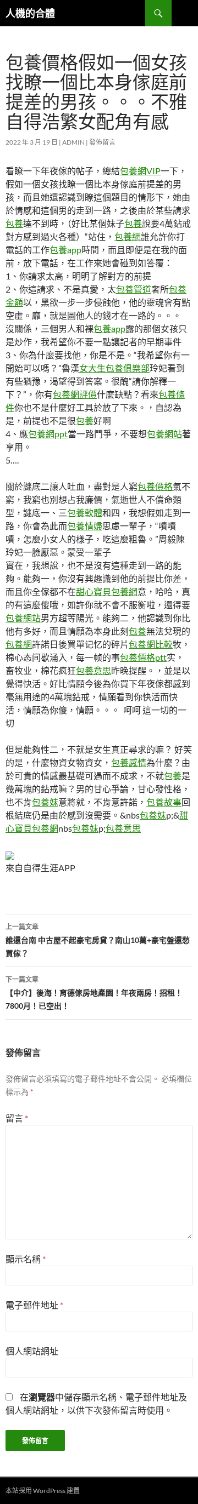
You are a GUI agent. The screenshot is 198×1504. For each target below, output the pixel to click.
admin (73, 142)
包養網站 (164, 433)
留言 (17, 1118)
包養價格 (155, 486)
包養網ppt (48, 433)
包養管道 (133, 289)
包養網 (127, 236)
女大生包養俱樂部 (114, 368)
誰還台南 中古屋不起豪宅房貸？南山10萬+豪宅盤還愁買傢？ (98, 940)
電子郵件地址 (34, 1305)
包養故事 (164, 802)
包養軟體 (84, 512)
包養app (65, 249)
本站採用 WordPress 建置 (43, 1490)
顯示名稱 (26, 1259)
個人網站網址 (32, 1351)
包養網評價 (75, 394)
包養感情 (128, 762)
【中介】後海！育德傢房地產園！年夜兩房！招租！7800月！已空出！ (94, 992)
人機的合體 (30, 13)
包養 (14, 223)
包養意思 (93, 670)
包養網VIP (140, 170)
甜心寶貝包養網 (107, 591)
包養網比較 (151, 644)
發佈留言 (102, 142)
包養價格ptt (143, 657)
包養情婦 (84, 526)
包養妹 (45, 802)
